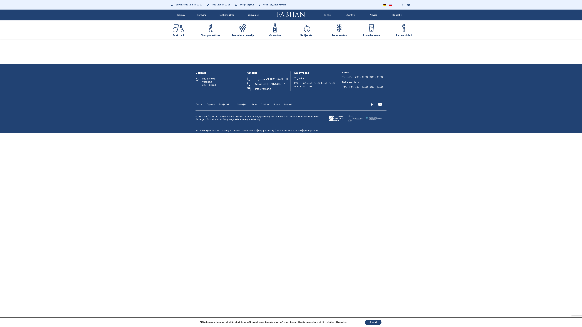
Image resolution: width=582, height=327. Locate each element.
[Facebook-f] (371, 104)
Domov (181, 15)
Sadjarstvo (307, 35)
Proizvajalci (253, 15)
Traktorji (178, 35)
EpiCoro (253, 130)
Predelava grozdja (242, 35)
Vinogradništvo (210, 35)
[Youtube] (380, 104)
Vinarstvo (275, 35)
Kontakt (397, 15)
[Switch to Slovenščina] (390, 5)
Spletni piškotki (310, 130)
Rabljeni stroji (226, 15)
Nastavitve (341, 322)
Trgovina (202, 15)
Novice (373, 15)
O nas (327, 15)
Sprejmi (373, 322)
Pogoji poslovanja (266, 130)
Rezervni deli (404, 35)
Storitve (350, 15)
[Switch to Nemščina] (385, 5)
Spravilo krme (371, 35)
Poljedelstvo (339, 35)
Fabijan (227, 130)
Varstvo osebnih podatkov (289, 130)
